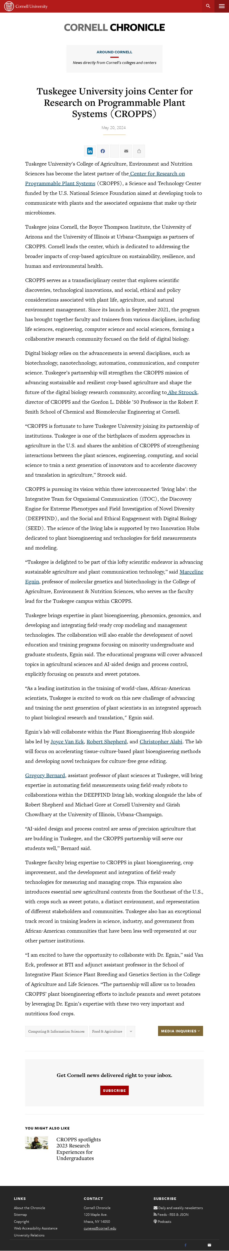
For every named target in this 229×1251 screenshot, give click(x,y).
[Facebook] (185, 1245)
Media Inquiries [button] (179, 1031)
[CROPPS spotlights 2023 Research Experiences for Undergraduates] (36, 1142)
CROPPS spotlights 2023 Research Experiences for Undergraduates (78, 1149)
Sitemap (20, 1214)
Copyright (21, 1221)
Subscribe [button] (114, 1090)
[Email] (209, 1245)
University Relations (29, 1235)
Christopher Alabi (161, 741)
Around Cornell (114, 52)
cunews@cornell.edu (100, 1228)
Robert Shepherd (107, 741)
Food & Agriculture (107, 1031)
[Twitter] (197, 1245)
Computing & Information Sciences (56, 1031)
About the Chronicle (29, 1208)
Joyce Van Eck (67, 741)
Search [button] (208, 6)
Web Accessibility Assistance (36, 1228)
